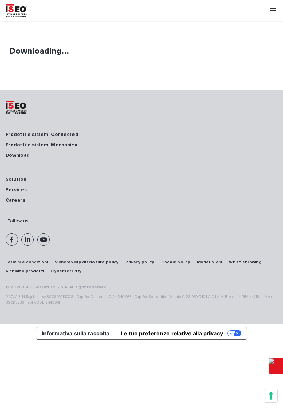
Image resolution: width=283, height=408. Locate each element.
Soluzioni (17, 179)
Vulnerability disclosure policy (86, 262)
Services (16, 190)
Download (18, 155)
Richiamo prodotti (25, 271)
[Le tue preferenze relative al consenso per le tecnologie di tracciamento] (270, 395)
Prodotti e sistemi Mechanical (42, 145)
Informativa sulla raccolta (75, 333)
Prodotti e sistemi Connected (42, 134)
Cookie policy (175, 262)
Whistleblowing (245, 262)
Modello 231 (209, 262)
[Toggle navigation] (273, 11)
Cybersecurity (66, 271)
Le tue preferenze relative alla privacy (172, 333)
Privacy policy (139, 262)
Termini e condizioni (27, 262)
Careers (15, 200)
